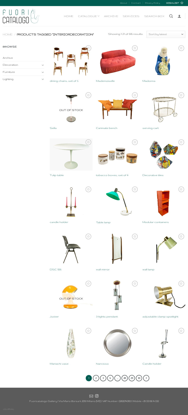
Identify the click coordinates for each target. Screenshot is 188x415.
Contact (136, 3)
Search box (154, 16)
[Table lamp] (117, 202)
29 (132, 378)
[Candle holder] (163, 343)
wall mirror (103, 269)
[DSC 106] (71, 249)
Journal (8, 409)
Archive (111, 16)
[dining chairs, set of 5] (71, 60)
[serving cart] (163, 107)
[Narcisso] (117, 343)
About (123, 3)
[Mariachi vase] (71, 343)
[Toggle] (42, 65)
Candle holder (151, 363)
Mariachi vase (59, 363)
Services (131, 16)
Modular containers (155, 222)
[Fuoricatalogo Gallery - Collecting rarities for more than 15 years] (21, 16)
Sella (53, 128)
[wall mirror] (117, 249)
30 (139, 378)
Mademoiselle (105, 80)
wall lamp (148, 269)
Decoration (10, 64)
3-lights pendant (107, 316)
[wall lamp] (163, 249)
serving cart (150, 128)
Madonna (148, 80)
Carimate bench (106, 128)
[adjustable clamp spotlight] (163, 296)
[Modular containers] (163, 202)
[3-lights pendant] (117, 296)
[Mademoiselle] (117, 60)
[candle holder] (71, 202)
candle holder (59, 222)
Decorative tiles (153, 175)
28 (125, 378)
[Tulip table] (71, 154)
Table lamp (103, 222)
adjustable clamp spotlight (160, 316)
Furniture (9, 71)
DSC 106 (55, 269)
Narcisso (102, 363)
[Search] (171, 16)
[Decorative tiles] (163, 154)
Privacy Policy (152, 3)
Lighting (8, 79)
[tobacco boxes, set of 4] (117, 154)
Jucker (54, 316)
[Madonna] (163, 60)
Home (68, 16)
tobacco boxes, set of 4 (112, 175)
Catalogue (87, 16)
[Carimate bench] (117, 107)
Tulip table (57, 175)
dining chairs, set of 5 (64, 80)
